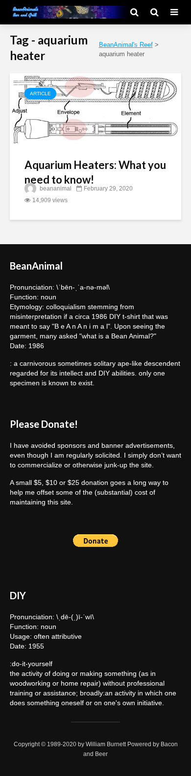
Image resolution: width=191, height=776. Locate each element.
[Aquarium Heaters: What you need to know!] (95, 109)
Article (40, 93)
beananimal (55, 188)
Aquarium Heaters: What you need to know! (95, 172)
